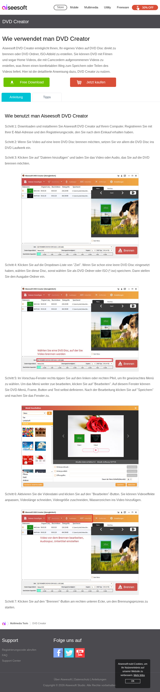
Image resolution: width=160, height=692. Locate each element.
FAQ (4, 655)
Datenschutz (82, 679)
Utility (107, 7)
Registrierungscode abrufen (19, 649)
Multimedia (91, 7)
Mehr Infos (139, 675)
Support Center (11, 660)
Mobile (74, 7)
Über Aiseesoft (63, 679)
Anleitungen (99, 679)
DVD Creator (15, 21)
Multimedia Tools (19, 623)
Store (60, 7)
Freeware (123, 7)
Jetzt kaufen (95, 82)
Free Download (32, 82)
